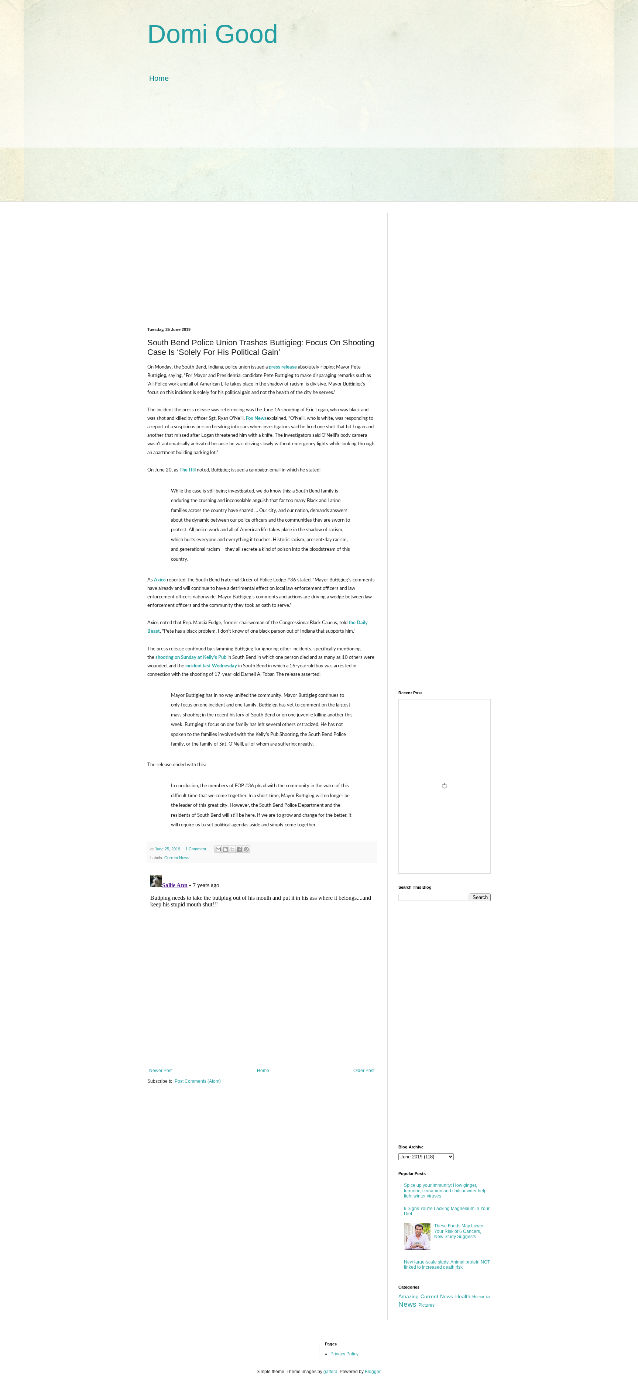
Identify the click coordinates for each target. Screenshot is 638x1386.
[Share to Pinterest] (246, 849)
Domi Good (212, 34)
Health (462, 1296)
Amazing (408, 1296)
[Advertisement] (319, 149)
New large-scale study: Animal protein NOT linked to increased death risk (447, 1264)
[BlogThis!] (225, 849)
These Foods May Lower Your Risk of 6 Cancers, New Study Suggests (459, 1231)
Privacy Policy (344, 1353)
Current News (176, 858)
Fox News (256, 418)
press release (283, 367)
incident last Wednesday (211, 665)
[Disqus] (261, 964)
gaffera (330, 1371)
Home (159, 78)
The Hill (187, 470)
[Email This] (218, 849)
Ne (488, 1297)
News (407, 1304)
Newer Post (160, 1070)
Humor (478, 1297)
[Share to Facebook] (239, 849)
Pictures (426, 1305)
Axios (159, 580)
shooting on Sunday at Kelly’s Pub (190, 657)
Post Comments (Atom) (198, 1081)
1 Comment (195, 849)
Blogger (372, 1371)
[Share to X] (232, 849)
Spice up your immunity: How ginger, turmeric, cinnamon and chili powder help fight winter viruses (445, 1191)
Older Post (363, 1070)
